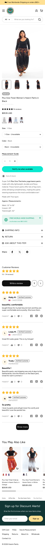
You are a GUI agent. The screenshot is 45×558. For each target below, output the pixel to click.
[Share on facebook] (31, 316)
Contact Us (6, 538)
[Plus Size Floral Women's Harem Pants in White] (31, 459)
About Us (24, 534)
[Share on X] (20, 252)
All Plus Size (11, 498)
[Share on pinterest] (41, 316)
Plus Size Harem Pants (24, 498)
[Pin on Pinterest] (27, 252)
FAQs (14, 530)
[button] (7, 109)
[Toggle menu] (3, 10)
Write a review (16, 283)
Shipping (5, 534)
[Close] (40, 217)
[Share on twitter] (36, 316)
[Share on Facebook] (12, 252)
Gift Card (5, 530)
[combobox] (22, 19)
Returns (15, 534)
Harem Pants (13, 544)
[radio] (4, 120)
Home (4, 498)
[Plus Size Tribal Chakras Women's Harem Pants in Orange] (11, 459)
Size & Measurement (28, 530)
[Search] (39, 19)
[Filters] (34, 283)
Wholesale (35, 534)
